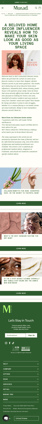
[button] (39, 8)
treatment (12, 108)
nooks (33, 98)
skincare (10, 13)
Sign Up (31, 335)
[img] (21, 8)
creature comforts (17, 98)
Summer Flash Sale (21, 2)
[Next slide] (38, 2)
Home (3, 13)
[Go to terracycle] (25, 349)
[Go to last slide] (3, 2)
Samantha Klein (16, 88)
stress (7, 93)
